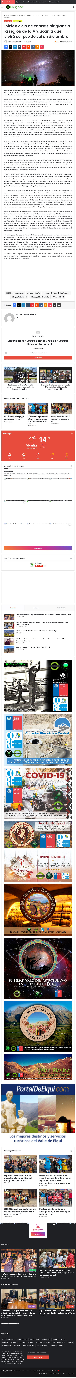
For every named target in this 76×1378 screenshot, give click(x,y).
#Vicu (69, 473)
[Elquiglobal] (15, 7)
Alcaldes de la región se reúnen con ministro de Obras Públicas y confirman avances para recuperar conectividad (18, 1313)
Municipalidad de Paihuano (43, 1342)
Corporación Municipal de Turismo (56, 293)
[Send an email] (20, 41)
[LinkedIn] (15, 47)
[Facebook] (6, 47)
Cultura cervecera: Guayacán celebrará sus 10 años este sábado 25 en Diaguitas (43, 615)
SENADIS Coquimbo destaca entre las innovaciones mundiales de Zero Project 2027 (40, 2)
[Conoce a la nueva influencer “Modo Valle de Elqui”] (9, 649)
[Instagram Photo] (15, 489)
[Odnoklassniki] (37, 47)
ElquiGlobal (8, 471)
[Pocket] (42, 47)
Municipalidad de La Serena (26, 1342)
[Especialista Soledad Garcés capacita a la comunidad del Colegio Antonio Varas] (14, 408)
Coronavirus (55, 1339)
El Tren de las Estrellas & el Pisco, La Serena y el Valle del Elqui (36, 631)
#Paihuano (64, 473)
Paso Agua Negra (6, 1345)
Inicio (50, 1374)
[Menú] (2, 8)
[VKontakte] (33, 47)
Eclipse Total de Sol (20, 297)
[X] (10, 47)
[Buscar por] (74, 8)
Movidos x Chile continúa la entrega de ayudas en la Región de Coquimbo (54, 1211)
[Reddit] (28, 47)
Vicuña (61, 1345)
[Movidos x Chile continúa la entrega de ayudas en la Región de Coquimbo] (55, 1198)
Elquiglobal (5, 1342)
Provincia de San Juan (28, 1345)
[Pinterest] (24, 47)
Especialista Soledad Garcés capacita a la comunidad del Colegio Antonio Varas (14, 418)
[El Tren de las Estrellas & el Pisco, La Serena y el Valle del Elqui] (9, 633)
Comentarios (61, 608)
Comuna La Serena (22, 1339)
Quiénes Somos (57, 1374)
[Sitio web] (17, 317)
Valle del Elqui (59, 297)
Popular (12, 608)
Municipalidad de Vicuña (40, 297)
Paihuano (70, 1342)
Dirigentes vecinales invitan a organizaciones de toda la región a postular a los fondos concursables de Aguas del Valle (38, 419)
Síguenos (38, 548)
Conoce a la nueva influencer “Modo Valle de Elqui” (33, 647)
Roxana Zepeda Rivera (14, 41)
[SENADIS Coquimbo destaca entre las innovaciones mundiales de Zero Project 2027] (61, 408)
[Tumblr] (19, 47)
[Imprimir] (59, 305)
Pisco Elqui (17, 1345)
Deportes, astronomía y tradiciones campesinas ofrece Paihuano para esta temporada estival (56, 1272)
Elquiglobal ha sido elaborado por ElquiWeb (45, 1371)
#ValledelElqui (37, 473)
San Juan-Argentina (42, 1345)
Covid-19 (63, 1339)
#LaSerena (9, 475)
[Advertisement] (38, 24)
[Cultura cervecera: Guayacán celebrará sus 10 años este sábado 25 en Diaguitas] (9, 617)
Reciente (36, 608)
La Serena (13, 1342)
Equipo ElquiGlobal (68, 1374)
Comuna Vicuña (34, 293)
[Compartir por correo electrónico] (54, 305)
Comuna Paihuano (34, 1339)
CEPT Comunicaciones (15, 293)
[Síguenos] (38, 1227)
